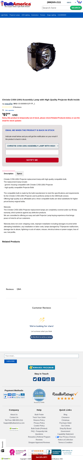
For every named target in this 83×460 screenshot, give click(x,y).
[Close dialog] (64, 211)
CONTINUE (41, 252)
